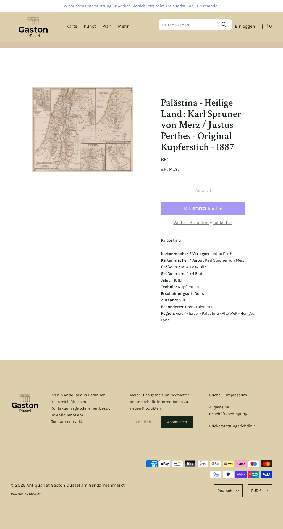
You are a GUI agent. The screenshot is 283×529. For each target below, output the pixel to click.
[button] (266, 27)
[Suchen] (225, 25)
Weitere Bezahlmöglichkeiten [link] (203, 222)
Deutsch (224, 490)
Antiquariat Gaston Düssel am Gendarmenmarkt (76, 485)
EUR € (256, 490)
